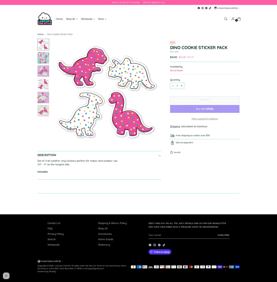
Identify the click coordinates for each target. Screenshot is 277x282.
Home (41, 34)
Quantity (175, 79)
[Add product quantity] (181, 86)
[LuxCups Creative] (45, 18)
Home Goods (105, 239)
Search (52, 239)
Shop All (102, 228)
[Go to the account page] (232, 19)
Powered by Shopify (47, 271)
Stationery (104, 244)
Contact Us (54, 223)
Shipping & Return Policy (112, 223)
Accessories (105, 233)
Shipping (175, 126)
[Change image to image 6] (43, 110)
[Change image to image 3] (43, 71)
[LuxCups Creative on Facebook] (199, 8)
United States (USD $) (227, 8)
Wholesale (54, 244)
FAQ (50, 228)
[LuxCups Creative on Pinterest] (206, 8)
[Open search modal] (226, 19)
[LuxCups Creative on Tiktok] (210, 8)
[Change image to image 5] (43, 97)
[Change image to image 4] (43, 84)
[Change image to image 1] (43, 44)
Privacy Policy (56, 233)
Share (177, 152)
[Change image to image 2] (43, 57)
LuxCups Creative (62, 265)
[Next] (181, 2)
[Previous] (95, 2)
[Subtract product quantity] (172, 86)
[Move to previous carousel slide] (230, 204)
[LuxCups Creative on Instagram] (202, 8)
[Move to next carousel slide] (237, 204)
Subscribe (223, 235)
